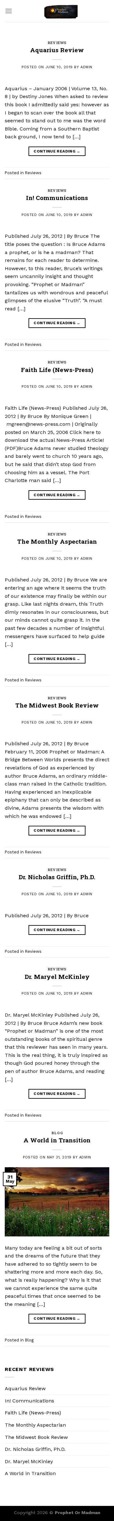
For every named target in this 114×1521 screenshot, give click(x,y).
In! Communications (57, 198)
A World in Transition (57, 1140)
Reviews (57, 42)
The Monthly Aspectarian (57, 541)
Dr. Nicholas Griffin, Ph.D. (57, 877)
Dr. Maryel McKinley (57, 976)
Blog (57, 1132)
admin (86, 67)
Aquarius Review (57, 50)
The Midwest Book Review (57, 705)
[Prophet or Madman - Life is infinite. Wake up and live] (60, 11)
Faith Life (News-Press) (57, 370)
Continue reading (57, 151)
